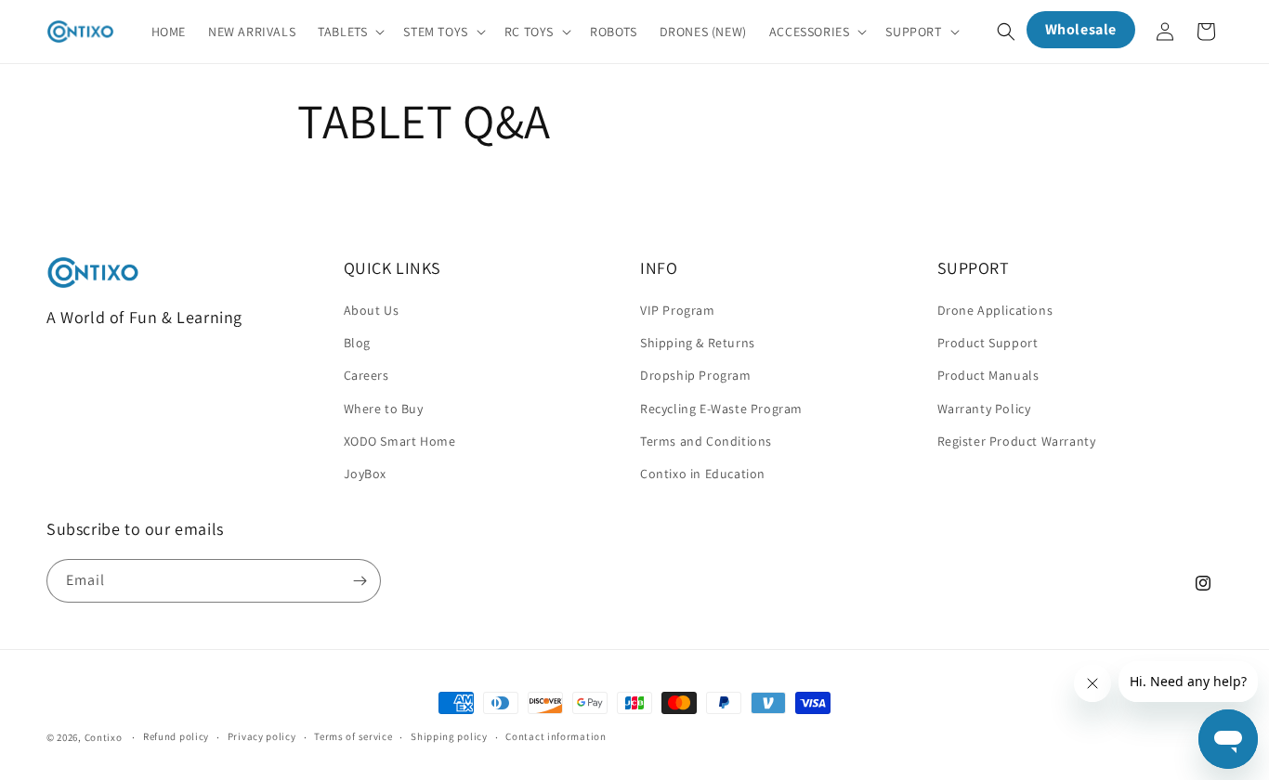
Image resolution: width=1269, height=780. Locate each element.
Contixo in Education (702, 473)
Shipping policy (449, 736)
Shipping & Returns (697, 342)
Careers (366, 375)
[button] (349, 31)
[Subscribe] (359, 581)
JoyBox (365, 473)
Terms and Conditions (706, 441)
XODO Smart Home (400, 441)
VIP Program (677, 310)
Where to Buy (384, 408)
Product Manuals (988, 375)
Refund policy (176, 736)
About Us (371, 310)
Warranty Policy (984, 408)
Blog (357, 342)
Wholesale (1081, 29)
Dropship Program (696, 375)
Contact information (555, 736)
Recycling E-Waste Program (721, 408)
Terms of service (353, 736)
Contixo (104, 737)
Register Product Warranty (1016, 441)
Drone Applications (995, 310)
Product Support (988, 342)
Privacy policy (262, 736)
